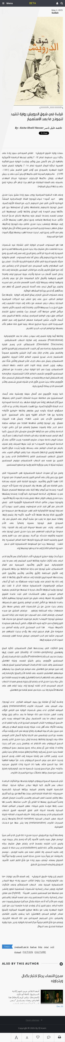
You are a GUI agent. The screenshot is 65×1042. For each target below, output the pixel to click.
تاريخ (52, 947)
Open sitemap (32, 1020)
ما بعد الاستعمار (21, 947)
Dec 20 (60, 1006)
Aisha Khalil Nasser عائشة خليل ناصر (41, 128)
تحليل (46, 947)
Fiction (28, 952)
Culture (40, 952)
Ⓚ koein (42, 1028)
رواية (40, 947)
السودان (17, 952)
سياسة (33, 947)
